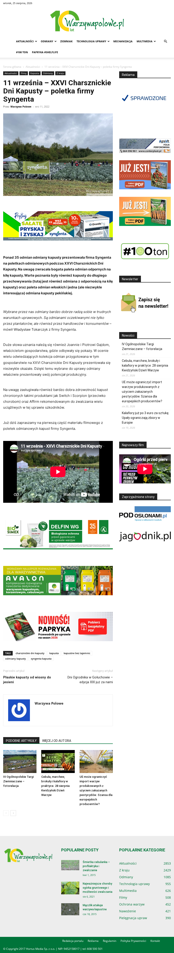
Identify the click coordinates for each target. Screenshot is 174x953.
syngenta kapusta (41, 658)
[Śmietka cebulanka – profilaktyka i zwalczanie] (70, 865)
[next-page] (13, 813)
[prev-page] (6, 813)
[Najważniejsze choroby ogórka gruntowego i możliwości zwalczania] (70, 888)
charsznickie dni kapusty (30, 653)
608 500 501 (95, 949)
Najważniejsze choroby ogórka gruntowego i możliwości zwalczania (97, 887)
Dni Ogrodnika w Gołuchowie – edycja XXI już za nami (90, 679)
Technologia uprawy (91, 41)
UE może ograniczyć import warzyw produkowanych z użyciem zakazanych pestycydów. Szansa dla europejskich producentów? (96, 790)
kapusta (54, 653)
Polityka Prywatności (133, 941)
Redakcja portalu (72, 941)
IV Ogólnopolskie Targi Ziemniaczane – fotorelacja (18, 781)
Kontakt (155, 941)
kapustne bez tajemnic (77, 653)
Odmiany (47, 41)
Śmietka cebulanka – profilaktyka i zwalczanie (96, 866)
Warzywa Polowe (20, 106)
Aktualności (25, 41)
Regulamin (109, 941)
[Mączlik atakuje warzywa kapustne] (70, 909)
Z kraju (60, 73)
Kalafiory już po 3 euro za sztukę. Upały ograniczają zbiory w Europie (145, 417)
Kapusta (34, 73)
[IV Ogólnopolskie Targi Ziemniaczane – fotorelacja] (19, 761)
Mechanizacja (123, 41)
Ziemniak (66, 41)
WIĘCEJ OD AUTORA (56, 741)
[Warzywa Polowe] (87, 21)
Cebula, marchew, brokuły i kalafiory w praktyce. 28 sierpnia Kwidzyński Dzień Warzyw (55, 786)
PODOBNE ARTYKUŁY (21, 741)
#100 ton (22, 52)
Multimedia (144, 41)
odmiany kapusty (15, 658)
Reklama (93, 941)
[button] (165, 41)
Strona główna (12, 67)
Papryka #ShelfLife (45, 52)
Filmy (24, 73)
